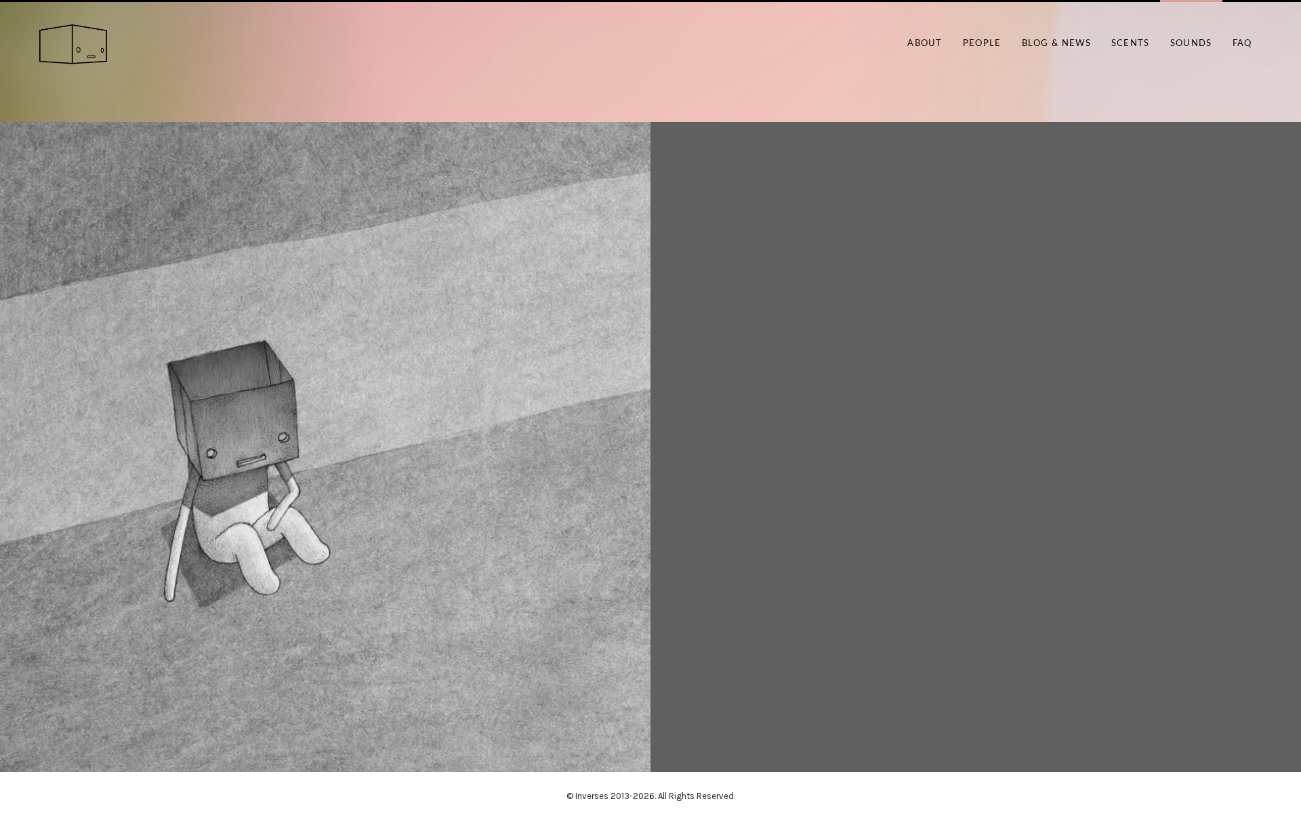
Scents (1130, 43)
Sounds (1191, 43)
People (982, 43)
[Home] (73, 44)
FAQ (1242, 43)
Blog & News (1056, 43)
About (925, 43)
